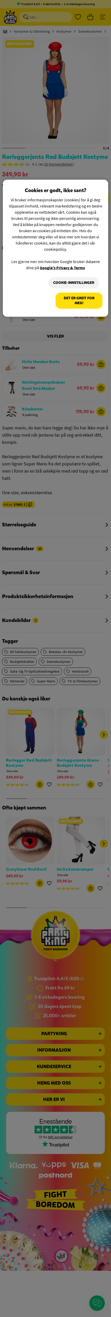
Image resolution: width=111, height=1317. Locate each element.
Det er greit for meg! (79, 301)
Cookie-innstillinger (73, 282)
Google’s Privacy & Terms (62, 267)
